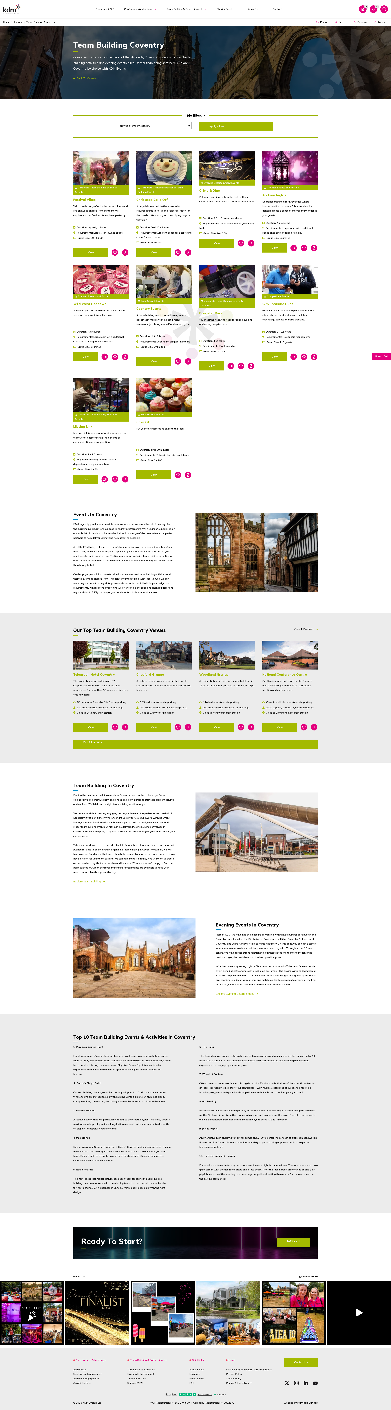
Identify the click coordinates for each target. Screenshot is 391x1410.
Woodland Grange (214, 674)
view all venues (304, 629)
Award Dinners (82, 1382)
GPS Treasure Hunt (277, 304)
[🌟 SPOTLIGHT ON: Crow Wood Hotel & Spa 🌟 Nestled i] (228, 1313)
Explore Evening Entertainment (235, 993)
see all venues (92, 742)
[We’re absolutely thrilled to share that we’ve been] (97, 1313)
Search (342, 22)
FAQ (191, 1382)
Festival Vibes (84, 200)
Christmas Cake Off (152, 200)
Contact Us (301, 1362)
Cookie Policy (233, 1378)
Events (18, 22)
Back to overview (88, 78)
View (91, 252)
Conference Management (87, 1373)
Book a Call (381, 356)
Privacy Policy (234, 1373)
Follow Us (79, 1276)
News (381, 22)
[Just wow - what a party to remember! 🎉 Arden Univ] (32, 1313)
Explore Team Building (87, 881)
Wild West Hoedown (89, 304)
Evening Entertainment (140, 1373)
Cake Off (143, 422)
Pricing (324, 22)
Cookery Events (148, 309)
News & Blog (196, 1378)
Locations (194, 1373)
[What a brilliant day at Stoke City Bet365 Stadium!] (163, 1313)
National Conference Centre (284, 674)
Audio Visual (80, 1369)
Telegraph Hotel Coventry (94, 674)
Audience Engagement (86, 1378)
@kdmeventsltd (308, 1276)
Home (6, 22)
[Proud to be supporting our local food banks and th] (359, 1313)
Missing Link (82, 426)
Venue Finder (196, 1369)
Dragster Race (211, 313)
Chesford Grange (150, 674)
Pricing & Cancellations (239, 1382)
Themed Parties (136, 1378)
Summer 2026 (135, 1382)
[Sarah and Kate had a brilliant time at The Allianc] (293, 1313)
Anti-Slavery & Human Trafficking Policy (249, 1369)
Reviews (362, 22)
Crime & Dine (209, 190)
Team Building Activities (141, 1369)
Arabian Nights (274, 195)
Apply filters (216, 126)
